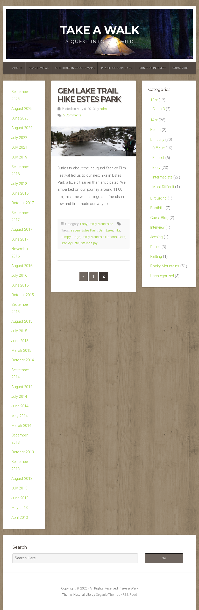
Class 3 (158, 109)
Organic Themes (108, 594)
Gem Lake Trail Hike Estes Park (89, 95)
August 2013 (21, 478)
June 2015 (20, 341)
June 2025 (20, 118)
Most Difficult (163, 187)
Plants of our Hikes (116, 68)
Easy (83, 224)
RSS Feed (130, 594)
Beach (155, 130)
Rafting (156, 256)
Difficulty (157, 139)
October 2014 (22, 360)
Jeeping (156, 237)
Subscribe (180, 68)
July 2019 (19, 157)
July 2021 (19, 147)
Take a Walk (99, 30)
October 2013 (22, 452)
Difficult (158, 148)
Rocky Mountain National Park (103, 237)
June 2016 (20, 285)
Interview (157, 227)
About (17, 68)
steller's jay (89, 243)
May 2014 (19, 416)
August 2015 (21, 321)
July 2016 (19, 275)
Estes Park (89, 230)
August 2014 (21, 387)
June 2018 (20, 193)
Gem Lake (105, 230)
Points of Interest (152, 68)
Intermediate (162, 177)
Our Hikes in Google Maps (74, 68)
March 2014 (21, 425)
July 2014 (19, 396)
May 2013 (19, 508)
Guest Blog (159, 218)
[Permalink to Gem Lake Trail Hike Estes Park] (93, 142)
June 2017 (20, 239)
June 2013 (20, 498)
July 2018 (19, 184)
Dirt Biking (158, 198)
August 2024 (21, 128)
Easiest (158, 158)
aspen (75, 230)
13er (154, 100)
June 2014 (20, 406)
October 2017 (22, 203)
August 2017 (21, 229)
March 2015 (21, 350)
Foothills (157, 208)
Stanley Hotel (70, 243)
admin (104, 109)
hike (117, 230)
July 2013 (19, 488)
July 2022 (19, 138)
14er (154, 120)
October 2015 (22, 295)
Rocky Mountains (101, 224)
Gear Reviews (39, 68)
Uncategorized (162, 276)
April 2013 (19, 517)
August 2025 (21, 109)
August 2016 (21, 266)
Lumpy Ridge (70, 237)
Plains (155, 247)
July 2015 (19, 331)
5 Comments (72, 115)
